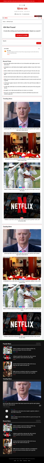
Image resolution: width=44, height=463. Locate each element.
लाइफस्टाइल (25, 460)
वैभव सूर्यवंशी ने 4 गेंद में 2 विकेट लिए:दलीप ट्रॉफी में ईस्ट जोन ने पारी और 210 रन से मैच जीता (18, 90)
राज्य (18, 460)
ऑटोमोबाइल (15, 367)
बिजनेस (29, 460)
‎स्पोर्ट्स (23, 126)
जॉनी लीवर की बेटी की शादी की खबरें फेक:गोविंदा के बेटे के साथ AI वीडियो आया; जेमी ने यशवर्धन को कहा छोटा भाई (21, 76)
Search (4, 41)
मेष (38, 48)
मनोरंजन (22, 217)
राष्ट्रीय (15, 460)
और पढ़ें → (8, 54)
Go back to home (22, 35)
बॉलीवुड (14, 374)
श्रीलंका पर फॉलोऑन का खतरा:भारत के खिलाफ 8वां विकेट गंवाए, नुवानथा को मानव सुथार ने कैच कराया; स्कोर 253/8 (22, 70)
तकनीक (18, 367)
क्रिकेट (20, 126)
